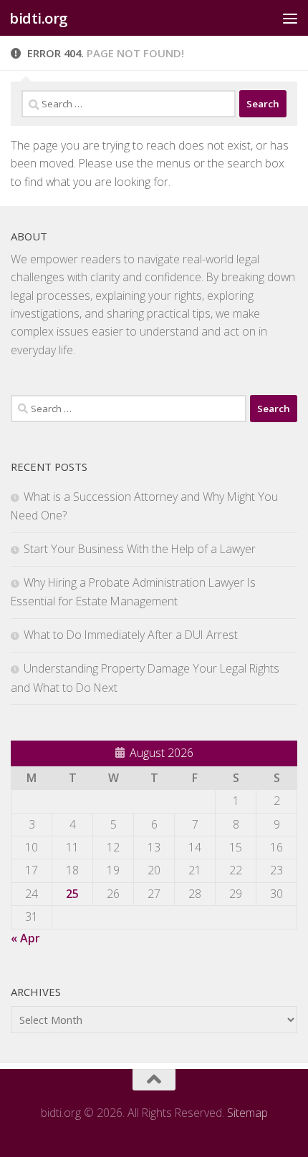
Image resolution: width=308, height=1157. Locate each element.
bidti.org (38, 18)
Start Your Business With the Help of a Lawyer (140, 549)
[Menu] (290, 18)
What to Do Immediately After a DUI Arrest (131, 635)
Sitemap (247, 1113)
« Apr (25, 938)
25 (72, 894)
